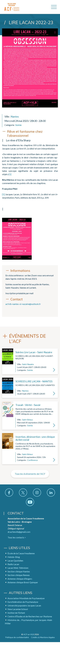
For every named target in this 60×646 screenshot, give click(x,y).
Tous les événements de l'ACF (30, 473)
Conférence (32, 460)
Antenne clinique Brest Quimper (23, 582)
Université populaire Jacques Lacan (24, 605)
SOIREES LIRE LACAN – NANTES (33, 381)
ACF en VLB (28, 634)
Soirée (18, 125)
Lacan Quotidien (15, 560)
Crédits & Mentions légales (43, 637)
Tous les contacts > (17, 537)
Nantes (15, 116)
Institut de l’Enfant (16, 612)
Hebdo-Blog (14, 557)
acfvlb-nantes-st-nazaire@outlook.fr (23, 304)
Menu (54, 7)
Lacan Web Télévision (18, 567)
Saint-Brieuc (27, 419)
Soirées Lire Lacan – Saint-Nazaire (33, 352)
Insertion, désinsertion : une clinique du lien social (35, 438)
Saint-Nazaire (28, 364)
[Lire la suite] (7, 361)
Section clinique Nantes (19, 571)
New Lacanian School (18, 609)
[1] (10, 174)
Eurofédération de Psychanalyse (23, 602)
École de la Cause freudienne (21, 553)
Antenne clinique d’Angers (20, 578)
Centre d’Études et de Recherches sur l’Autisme (30, 616)
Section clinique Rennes (19, 575)
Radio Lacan (13, 564)
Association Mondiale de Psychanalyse (26, 598)
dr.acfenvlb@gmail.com (19, 531)
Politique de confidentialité (17, 637)
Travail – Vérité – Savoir (28, 404)
